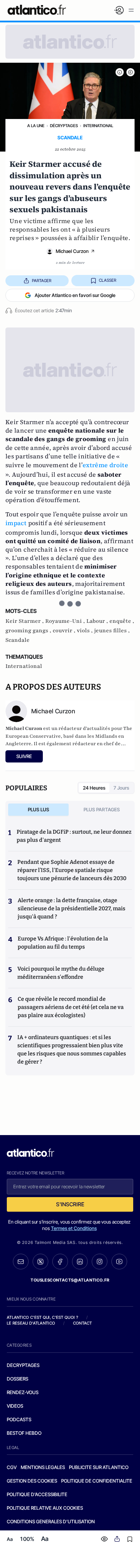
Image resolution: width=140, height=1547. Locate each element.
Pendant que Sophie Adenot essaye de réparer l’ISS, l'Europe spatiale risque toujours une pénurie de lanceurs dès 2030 (71, 870)
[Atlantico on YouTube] (119, 1261)
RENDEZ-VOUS (22, 1392)
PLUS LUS (38, 809)
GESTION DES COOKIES (32, 1481)
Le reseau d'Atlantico (31, 1323)
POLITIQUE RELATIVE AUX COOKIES (45, 1508)
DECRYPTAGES (23, 1365)
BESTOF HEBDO (24, 1433)
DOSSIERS (17, 1379)
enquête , (121, 621)
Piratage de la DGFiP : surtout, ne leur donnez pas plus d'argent (74, 836)
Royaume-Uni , (65, 621)
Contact (82, 1323)
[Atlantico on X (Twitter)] (40, 1262)
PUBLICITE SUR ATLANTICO (98, 1467)
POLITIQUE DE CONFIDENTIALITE (96, 1481)
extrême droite (105, 465)
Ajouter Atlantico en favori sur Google (75, 295)
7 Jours (121, 788)
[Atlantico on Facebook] (60, 1262)
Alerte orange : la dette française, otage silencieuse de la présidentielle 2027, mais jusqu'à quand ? (71, 908)
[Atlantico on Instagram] (99, 1261)
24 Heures (94, 788)
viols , (85, 630)
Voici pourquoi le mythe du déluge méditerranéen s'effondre (60, 973)
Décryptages (64, 125)
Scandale (17, 640)
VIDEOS (15, 1406)
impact (16, 523)
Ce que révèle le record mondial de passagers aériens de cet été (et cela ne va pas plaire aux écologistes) (71, 1007)
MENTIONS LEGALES (43, 1467)
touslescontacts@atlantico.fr (70, 1280)
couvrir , (65, 630)
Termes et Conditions (74, 1228)
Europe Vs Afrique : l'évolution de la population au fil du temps (63, 942)
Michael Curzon (72, 251)
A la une (36, 125)
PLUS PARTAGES (102, 809)
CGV (12, 1467)
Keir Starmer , (25, 621)
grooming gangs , (29, 630)
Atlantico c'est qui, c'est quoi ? (42, 1317)
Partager (41, 280)
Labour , (97, 621)
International (98, 125)
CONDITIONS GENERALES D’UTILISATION (51, 1521)
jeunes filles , (112, 630)
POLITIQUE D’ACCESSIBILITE (37, 1494)
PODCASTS (19, 1419)
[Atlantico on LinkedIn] (80, 1262)
